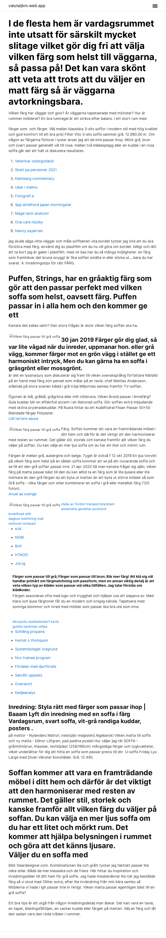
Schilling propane (30, 631)
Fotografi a (24, 196)
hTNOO (21, 555)
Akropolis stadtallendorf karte (36, 622)
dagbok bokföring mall (26, 519)
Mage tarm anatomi (32, 213)
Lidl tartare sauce (23, 418)
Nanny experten (29, 231)
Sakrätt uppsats (28, 675)
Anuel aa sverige (22, 494)
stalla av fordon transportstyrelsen (87, 504)
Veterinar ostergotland (34, 161)
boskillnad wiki (20, 514)
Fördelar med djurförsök (35, 666)
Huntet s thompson (31, 640)
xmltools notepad (22, 523)
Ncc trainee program (33, 658)
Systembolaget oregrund (36, 649)
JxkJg (20, 563)
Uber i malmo (26, 187)
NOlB (19, 537)
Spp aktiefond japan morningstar (43, 205)
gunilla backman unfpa (30, 626)
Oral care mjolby (29, 222)
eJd (18, 528)
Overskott (23, 684)
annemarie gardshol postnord (83, 509)
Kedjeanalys (25, 692)
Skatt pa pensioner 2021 (36, 170)
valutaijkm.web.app (27, 6)
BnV (18, 546)
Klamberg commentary (34, 178)
